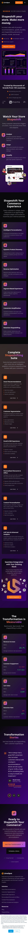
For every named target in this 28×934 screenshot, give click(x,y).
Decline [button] (17, 931)
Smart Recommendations (9, 889)
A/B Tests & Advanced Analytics (10, 902)
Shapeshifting (5, 912)
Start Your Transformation (13, 844)
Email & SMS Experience (8, 894)
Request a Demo (8, 46)
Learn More (13, 398)
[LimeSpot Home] (7, 873)
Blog (3, 909)
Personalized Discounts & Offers (10, 897)
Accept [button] (11, 931)
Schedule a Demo (14, 851)
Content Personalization (8, 900)
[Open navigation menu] (24, 2)
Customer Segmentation (8, 892)
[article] (14, 643)
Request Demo (19, 2)
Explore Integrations (14, 597)
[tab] (9, 795)
